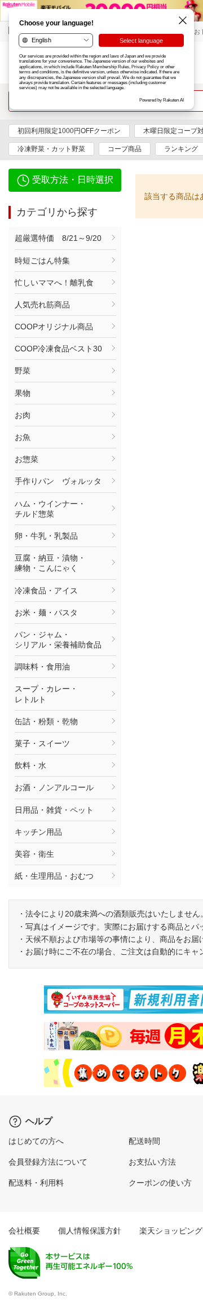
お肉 (22, 415)
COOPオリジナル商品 (54, 326)
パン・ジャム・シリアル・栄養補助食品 (58, 639)
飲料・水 (30, 765)
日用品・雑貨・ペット (54, 809)
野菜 (22, 370)
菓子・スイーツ (42, 743)
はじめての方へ (36, 1141)
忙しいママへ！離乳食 (54, 282)
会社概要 (24, 1230)
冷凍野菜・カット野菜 (51, 149)
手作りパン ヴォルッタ (58, 481)
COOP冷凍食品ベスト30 (58, 348)
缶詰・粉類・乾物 (46, 721)
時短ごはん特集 (42, 260)
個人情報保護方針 (89, 1230)
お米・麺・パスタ (46, 612)
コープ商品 (125, 149)
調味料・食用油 (42, 666)
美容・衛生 (34, 853)
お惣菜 (26, 459)
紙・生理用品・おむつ (54, 875)
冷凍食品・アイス (46, 590)
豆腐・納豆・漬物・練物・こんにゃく (50, 562)
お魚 (22, 437)
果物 (22, 393)
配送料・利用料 (36, 1182)
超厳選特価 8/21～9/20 (58, 238)
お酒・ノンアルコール (54, 787)
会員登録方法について (47, 1161)
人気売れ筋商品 (42, 304)
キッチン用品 (38, 831)
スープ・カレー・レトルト (46, 693)
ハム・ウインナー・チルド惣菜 (50, 508)
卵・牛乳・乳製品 (46, 535)
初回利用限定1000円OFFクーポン (69, 131)
